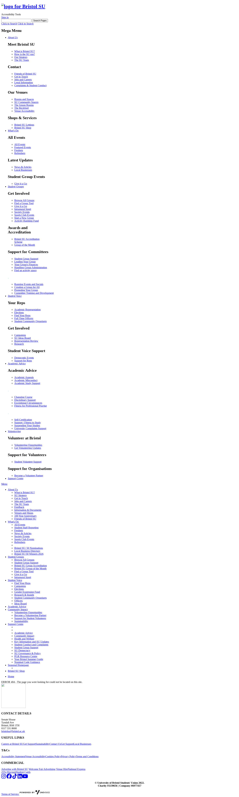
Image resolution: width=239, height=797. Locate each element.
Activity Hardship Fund (26, 220)
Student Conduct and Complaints (31, 644)
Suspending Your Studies (27, 425)
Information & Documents (27, 510)
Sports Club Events (24, 215)
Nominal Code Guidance (27, 662)
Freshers (18, 150)
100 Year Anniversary (25, 515)
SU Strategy (20, 495)
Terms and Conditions (87, 756)
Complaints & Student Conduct (30, 85)
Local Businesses (23, 170)
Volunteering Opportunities (28, 445)
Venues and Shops (23, 513)
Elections (19, 312)
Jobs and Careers (23, 79)
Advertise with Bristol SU (14, 769)
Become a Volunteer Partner (28, 475)
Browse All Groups (24, 200)
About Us (13, 489)
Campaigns (20, 335)
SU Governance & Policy (27, 653)
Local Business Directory (27, 551)
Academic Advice (17, 606)
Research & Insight (24, 594)
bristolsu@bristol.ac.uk (13, 731)
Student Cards (23, 772)
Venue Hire (62, 769)
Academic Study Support (27, 383)
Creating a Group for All (27, 287)
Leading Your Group (25, 261)
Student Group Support (26, 258)
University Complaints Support (30, 428)
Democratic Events (24, 357)
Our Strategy (20, 57)
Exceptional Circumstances (28, 403)
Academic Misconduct (25, 380)
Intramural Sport (22, 209)
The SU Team (21, 60)
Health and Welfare (24, 638)
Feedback (19, 507)
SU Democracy (22, 650)
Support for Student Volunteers (30, 618)
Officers (18, 600)
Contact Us (55, 744)
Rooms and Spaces (24, 99)
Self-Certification (23, 419)
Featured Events (22, 147)
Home (11, 676)
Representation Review (26, 341)
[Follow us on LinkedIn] (20, 777)
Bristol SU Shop (22, 127)
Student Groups (16, 556)
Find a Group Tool (23, 203)
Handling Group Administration (30, 267)
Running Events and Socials (28, 284)
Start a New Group (24, 218)
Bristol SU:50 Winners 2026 (28, 554)
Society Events (22, 212)
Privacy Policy (68, 756)
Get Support (29, 744)
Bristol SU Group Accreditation (30, 565)
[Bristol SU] (23, 6)
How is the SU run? (24, 54)
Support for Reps (23, 360)
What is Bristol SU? (24, 51)
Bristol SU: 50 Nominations (28, 548)
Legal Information (23, 82)
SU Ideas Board (22, 338)
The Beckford (21, 108)
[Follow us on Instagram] (3, 777)
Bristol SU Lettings (24, 124)
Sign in (5, 17)
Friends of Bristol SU (25, 73)
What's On (13, 521)
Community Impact (18, 609)
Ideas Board (20, 603)
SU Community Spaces (26, 102)
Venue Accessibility (24, 111)
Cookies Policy (53, 756)
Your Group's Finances (26, 264)
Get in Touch (21, 76)
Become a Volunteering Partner (30, 615)
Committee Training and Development (34, 293)
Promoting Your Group (26, 290)
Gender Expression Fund (27, 592)
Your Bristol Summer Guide (28, 659)
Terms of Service (10, 794)
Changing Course (23, 397)
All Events (19, 144)
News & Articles (22, 167)
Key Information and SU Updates (31, 641)
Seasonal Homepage (18, 665)
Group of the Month (24, 245)
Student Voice (15, 580)
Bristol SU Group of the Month (30, 568)
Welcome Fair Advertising (42, 769)
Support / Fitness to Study (27, 422)
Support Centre (15, 624)
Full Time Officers (23, 318)
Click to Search (9, 23)
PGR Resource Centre (25, 656)
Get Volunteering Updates (27, 448)
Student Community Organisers (30, 321)
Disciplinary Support (25, 400)
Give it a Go (20, 183)
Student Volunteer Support (27, 461)
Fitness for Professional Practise (30, 405)
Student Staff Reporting (26, 527)
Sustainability (21, 621)
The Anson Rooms (24, 105)
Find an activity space (25, 270)
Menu (4, 484)
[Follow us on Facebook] (9, 777)
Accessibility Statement (13, 756)
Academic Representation (27, 309)
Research (19, 344)
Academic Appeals (24, 377)
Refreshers (19, 153)
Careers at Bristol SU (12, 744)
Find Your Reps (22, 315)
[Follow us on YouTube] (25, 777)
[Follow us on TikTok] (14, 777)
